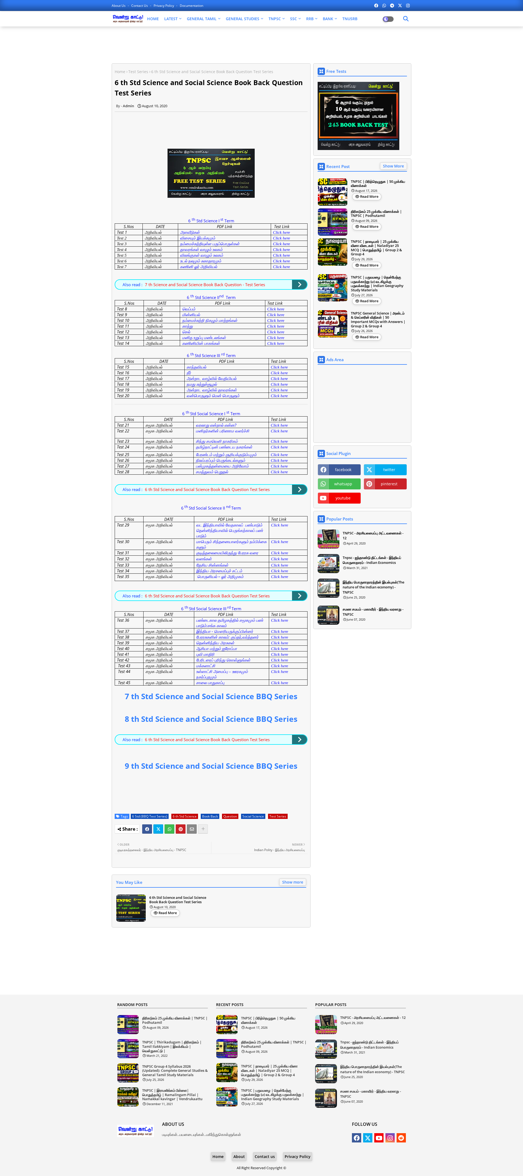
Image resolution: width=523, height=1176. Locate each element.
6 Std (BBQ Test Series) (149, 816)
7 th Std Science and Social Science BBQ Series (211, 696)
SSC (293, 18)
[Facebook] (147, 829)
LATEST (171, 18)
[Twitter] (158, 829)
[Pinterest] (181, 829)
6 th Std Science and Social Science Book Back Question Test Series (207, 489)
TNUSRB (349, 18)
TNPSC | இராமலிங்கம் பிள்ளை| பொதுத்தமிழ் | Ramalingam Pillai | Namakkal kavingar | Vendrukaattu (172, 1094)
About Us (119, 5)
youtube (343, 498)
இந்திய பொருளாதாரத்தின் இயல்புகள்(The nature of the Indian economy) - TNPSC (373, 587)
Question (230, 816)
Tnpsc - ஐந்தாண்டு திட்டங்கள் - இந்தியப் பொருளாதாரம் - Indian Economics (372, 560)
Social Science (253, 816)
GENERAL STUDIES (242, 18)
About (239, 1156)
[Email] (192, 829)
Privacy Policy (164, 5)
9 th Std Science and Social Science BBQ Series (211, 766)
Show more (292, 882)
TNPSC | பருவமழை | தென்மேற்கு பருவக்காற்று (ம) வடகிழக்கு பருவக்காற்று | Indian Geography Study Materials (377, 283)
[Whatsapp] (169, 829)
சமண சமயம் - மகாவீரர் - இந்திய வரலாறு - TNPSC (373, 612)
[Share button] (203, 829)
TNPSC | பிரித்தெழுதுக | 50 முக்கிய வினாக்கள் (378, 183)
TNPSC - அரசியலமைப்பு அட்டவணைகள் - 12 (373, 535)
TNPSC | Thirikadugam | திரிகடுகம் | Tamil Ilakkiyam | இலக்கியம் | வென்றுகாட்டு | (172, 1046)
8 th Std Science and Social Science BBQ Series (211, 719)
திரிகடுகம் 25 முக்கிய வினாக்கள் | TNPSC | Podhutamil (376, 214)
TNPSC (275, 18)
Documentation (191, 5)
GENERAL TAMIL (202, 18)
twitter (389, 469)
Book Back (210, 816)
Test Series (138, 71)
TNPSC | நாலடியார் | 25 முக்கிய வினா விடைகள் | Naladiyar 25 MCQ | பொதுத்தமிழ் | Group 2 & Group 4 (376, 248)
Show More (393, 166)
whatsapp (343, 483)
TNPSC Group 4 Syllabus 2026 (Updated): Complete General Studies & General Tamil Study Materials (175, 1070)
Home (120, 71)
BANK (328, 18)
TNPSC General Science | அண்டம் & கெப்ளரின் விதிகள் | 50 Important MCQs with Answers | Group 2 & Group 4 (378, 319)
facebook (343, 469)
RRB (310, 18)
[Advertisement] (248, 44)
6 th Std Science (185, 816)
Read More (168, 912)
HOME (153, 18)
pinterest (389, 483)
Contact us (140, 5)
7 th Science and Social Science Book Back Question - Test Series (205, 284)
